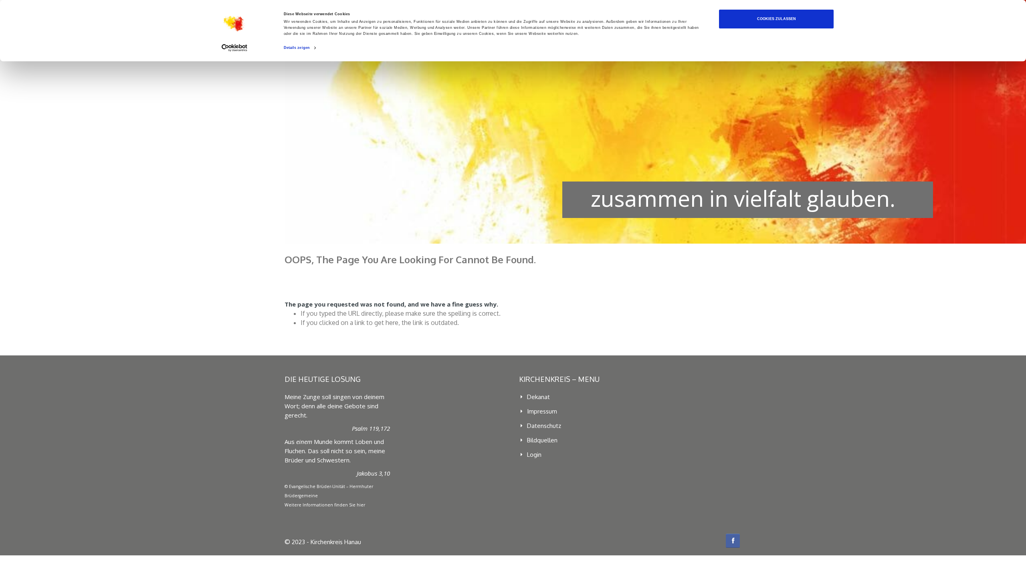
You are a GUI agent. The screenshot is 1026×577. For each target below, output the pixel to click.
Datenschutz (544, 426)
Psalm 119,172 (371, 428)
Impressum (542, 411)
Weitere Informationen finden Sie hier (325, 505)
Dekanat (538, 397)
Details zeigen (297, 48)
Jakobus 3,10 (373, 473)
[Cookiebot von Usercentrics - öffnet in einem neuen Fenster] (235, 48)
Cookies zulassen (776, 19)
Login (534, 454)
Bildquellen (542, 440)
